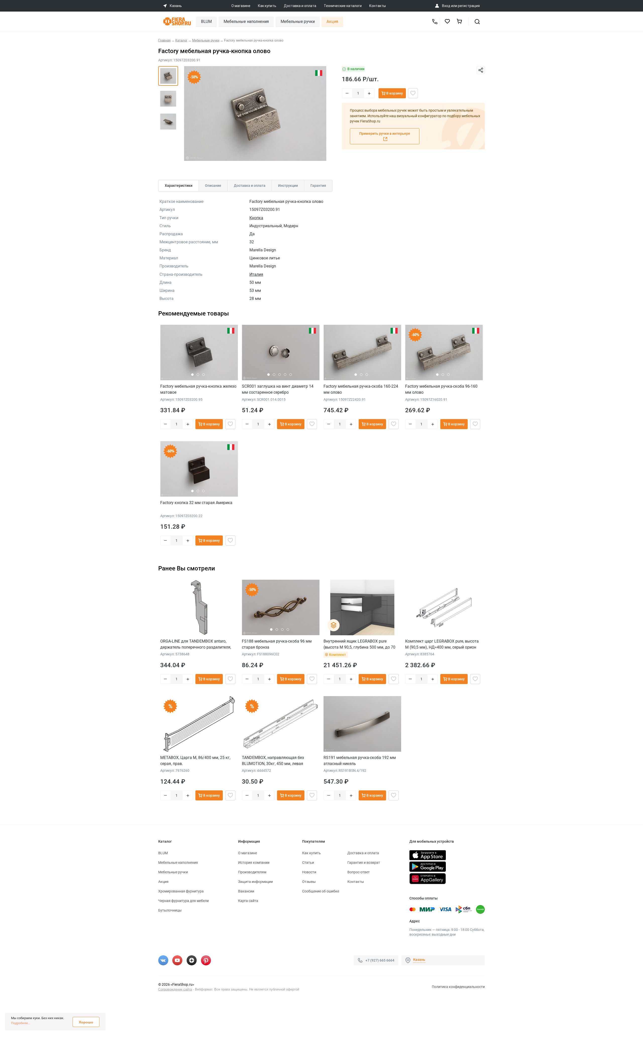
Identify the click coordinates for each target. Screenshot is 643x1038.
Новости (309, 872)
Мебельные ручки (298, 21)
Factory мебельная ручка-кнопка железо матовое (198, 389)
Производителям (252, 872)
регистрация (469, 6)
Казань (419, 960)
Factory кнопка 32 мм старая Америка (196, 502)
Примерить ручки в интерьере (384, 133)
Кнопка (256, 217)
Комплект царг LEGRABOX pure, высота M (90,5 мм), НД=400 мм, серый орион (442, 644)
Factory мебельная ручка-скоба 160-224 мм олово (361, 389)
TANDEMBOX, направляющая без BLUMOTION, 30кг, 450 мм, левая (273, 760)
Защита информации (255, 882)
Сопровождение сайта (175, 989)
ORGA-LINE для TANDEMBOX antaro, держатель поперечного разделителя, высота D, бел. (195, 644)
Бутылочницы (170, 910)
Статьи (308, 863)
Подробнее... (20, 1023)
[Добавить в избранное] (413, 93)
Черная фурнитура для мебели (183, 901)
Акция (332, 21)
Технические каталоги (343, 6)
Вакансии (246, 891)
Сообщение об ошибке (320, 891)
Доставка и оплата (300, 6)
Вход (446, 6)
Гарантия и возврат (363, 863)
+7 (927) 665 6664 (379, 960)
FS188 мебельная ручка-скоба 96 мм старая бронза (277, 644)
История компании (254, 863)
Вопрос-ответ (358, 872)
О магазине (240, 6)
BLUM (206, 21)
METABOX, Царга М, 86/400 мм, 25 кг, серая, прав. (195, 760)
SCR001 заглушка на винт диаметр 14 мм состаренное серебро (277, 389)
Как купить (267, 6)
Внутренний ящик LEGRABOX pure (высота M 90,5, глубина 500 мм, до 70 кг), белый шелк (359, 644)
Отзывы (309, 882)
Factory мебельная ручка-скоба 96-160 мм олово (441, 389)
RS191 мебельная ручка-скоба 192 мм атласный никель (360, 760)
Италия (256, 274)
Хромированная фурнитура (181, 891)
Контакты (377, 6)
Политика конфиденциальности (458, 987)
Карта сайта (248, 901)
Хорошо (86, 1022)
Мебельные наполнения (246, 21)
